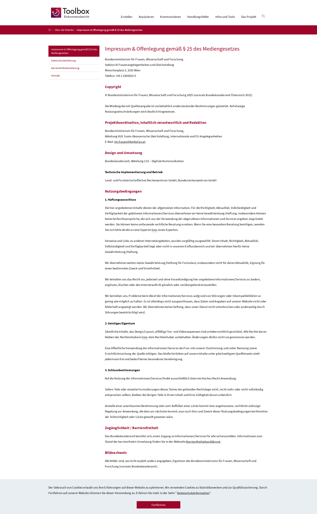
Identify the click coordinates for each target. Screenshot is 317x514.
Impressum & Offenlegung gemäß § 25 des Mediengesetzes (74, 51)
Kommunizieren (170, 17)
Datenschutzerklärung (63, 60)
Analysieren (146, 17)
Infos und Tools (225, 17)
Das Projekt (248, 17)
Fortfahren (159, 505)
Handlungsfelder (198, 17)
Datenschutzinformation (193, 493)
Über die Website (64, 30)
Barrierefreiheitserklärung (65, 68)
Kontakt (55, 75)
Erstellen (126, 17)
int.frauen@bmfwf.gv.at (129, 142)
